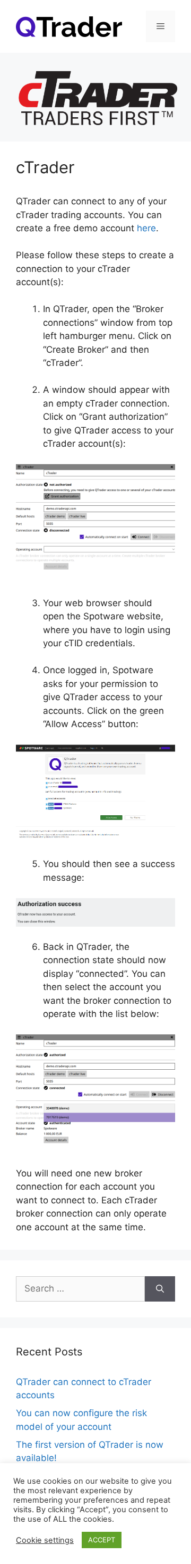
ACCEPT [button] (101, 1539)
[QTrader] (69, 26)
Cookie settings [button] (45, 1540)
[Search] (160, 1289)
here (146, 228)
